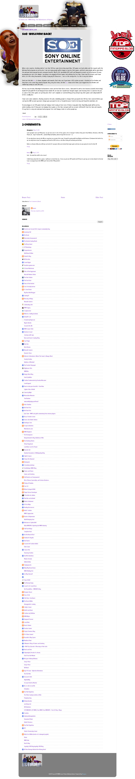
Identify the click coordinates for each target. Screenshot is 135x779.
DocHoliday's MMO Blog (30, 468)
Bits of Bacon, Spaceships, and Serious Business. (36, 480)
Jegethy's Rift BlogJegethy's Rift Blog (33, 746)
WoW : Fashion (28, 510)
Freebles (26, 713)
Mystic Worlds (27, 323)
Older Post (99, 197)
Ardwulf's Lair (27, 317)
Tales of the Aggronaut (30, 271)
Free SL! (26, 486)
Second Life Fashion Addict (31, 544)
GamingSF (26, 295)
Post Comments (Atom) (35, 201)
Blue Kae (26, 344)
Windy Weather (28, 701)
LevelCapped (27, 383)
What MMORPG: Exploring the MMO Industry (35, 525)
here (34, 80)
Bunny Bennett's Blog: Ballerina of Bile (34, 438)
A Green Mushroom (29, 268)
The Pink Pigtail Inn (29, 692)
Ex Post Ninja (27, 504)
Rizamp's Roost (28, 592)
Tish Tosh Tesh (27, 280)
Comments (113, 140)
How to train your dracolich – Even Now (34, 386)
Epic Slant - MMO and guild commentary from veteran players (40, 413)
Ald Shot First (27, 407)
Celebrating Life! (28, 305)
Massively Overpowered (30, 238)
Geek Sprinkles (28, 377)
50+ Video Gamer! (28, 634)
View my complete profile (37, 211)
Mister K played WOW (29, 489)
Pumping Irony (27, 698)
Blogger (84, 774)
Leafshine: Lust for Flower (30, 447)
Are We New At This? (29, 534)
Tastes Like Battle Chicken (30, 420)
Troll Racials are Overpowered (31, 477)
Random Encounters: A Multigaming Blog (34, 453)
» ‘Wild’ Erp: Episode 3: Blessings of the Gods (35, 646)
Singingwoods (27, 565)
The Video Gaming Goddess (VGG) (32, 695)
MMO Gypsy (27, 308)
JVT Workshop (27, 247)
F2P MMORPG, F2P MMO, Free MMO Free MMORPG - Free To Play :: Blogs (43, 710)
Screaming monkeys (29, 465)
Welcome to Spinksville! (30, 522)
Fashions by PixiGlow (29, 613)
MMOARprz (27, 616)
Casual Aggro (27, 262)
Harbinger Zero (28, 422)
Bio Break (26, 235)
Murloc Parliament (28, 501)
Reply (28, 146)
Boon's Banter (27, 625)
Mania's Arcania (28, 559)
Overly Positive (28, 359)
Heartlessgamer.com (29, 265)
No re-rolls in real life (29, 686)
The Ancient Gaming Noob (30, 241)
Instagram (83, 25)
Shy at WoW (27, 580)
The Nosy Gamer (28, 244)
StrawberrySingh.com (29, 320)
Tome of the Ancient (29, 283)
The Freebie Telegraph (30, 365)
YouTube (73, 25)
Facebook (65, 25)
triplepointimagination (29, 716)
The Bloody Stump (28, 583)
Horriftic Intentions (29, 556)
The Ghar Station (28, 277)
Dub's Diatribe (27, 404)
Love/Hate (27, 622)
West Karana (27, 347)
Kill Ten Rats (27, 259)
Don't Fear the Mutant (29, 655)
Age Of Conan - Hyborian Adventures (33, 671)
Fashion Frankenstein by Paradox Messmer (35, 380)
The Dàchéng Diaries (29, 441)
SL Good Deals (28, 289)
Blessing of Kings (28, 299)
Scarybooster (27, 311)
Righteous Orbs (28, 368)
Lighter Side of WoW (29, 389)
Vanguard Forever (28, 619)
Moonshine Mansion (29, 395)
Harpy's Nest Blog (28, 374)
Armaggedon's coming (29, 604)
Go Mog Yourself (28, 574)
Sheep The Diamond (29, 459)
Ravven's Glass (28, 353)
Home (24, 25)
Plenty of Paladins (28, 483)
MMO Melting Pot (28, 571)
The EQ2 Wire (27, 674)
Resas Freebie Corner (29, 416)
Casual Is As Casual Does (30, 586)
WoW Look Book (28, 610)
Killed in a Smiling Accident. (31, 314)
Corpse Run (27, 550)
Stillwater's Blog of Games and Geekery (34, 643)
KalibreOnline (27, 562)
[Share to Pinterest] (46, 117)
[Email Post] (35, 116)
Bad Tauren (27, 541)
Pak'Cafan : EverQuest (29, 598)
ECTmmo (110, 124)
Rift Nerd (26, 668)
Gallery (39, 25)
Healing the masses (29, 507)
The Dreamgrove (28, 435)
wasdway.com (27, 704)
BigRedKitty (27, 680)
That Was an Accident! (29, 498)
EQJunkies (26, 689)
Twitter (57, 25)
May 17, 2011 (36, 130)
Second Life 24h (28, 326)
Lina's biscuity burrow (29, 286)
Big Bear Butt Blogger (29, 292)
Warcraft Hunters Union (30, 274)
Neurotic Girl (27, 450)
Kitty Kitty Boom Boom (29, 568)
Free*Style (27, 341)
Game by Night (28, 392)
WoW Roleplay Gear (29, 519)
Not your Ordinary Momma (30, 658)
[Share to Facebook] (44, 117)
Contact (31, 25)
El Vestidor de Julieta (29, 495)
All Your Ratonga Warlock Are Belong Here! (35, 749)
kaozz (28, 152)
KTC (25, 728)
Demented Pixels (28, 719)
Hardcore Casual (28, 332)
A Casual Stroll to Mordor (30, 683)
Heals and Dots (28, 649)
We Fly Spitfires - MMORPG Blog (32, 589)
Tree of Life (27, 595)
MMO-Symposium (28, 513)
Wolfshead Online (28, 253)
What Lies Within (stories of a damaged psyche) (36, 734)
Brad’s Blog (27, 743)
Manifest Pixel (27, 640)
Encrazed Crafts (28, 677)
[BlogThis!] (41, 117)
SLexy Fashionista (28, 426)
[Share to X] (42, 117)
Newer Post (26, 197)
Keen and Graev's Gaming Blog (32, 338)
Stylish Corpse (28, 456)
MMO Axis (26, 740)
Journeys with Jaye (29, 335)
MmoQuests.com (28, 429)
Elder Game (27, 547)
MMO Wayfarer (28, 432)
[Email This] (39, 117)
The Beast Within (28, 601)
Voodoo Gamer (28, 628)
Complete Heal (28, 531)
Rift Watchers (27, 707)
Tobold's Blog (27, 256)
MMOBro (26, 371)
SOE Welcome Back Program (33, 119)
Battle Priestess (28, 722)
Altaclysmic (27, 462)
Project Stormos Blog (29, 631)
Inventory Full (27, 232)
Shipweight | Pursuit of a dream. (32, 652)
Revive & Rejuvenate (29, 516)
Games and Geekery (29, 474)
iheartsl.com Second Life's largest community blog (37, 229)
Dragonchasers (28, 250)
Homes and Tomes (28, 471)
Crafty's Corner (28, 607)
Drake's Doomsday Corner (30, 731)
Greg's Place (27, 661)
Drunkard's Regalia (29, 538)
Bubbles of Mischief (29, 362)
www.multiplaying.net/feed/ (31, 401)
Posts (111, 136)
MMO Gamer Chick (28, 329)
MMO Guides (48, 25)
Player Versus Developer (30, 492)
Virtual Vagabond (28, 444)
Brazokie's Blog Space (30, 637)
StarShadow (27, 398)
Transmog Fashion (28, 553)
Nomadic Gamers (28, 301)
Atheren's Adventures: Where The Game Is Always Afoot (38, 356)
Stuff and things (28, 528)
